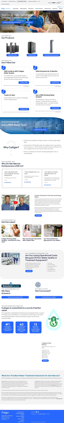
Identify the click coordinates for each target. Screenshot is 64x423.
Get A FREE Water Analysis (21, 1)
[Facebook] (54, 2)
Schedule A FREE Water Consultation (12, 22)
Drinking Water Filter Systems (20, 414)
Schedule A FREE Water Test (52, 11)
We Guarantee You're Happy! (49, 297)
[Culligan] (6, 8)
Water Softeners (23, 8)
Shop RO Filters (32, 55)
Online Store (54, 8)
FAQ (39, 1)
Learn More (38, 215)
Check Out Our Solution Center (15, 297)
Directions (45, 360)
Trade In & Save (9, 95)
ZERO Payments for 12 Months (46, 71)
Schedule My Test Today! (40, 129)
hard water (54, 385)
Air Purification (4, 1)
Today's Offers (15, 8)
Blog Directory (21, 421)
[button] (51, 2)
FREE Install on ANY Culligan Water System (14, 72)
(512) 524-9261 (4, 419)
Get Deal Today (23, 82)
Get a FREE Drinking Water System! (45, 96)
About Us (61, 8)
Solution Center (47, 8)
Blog (48, 414)
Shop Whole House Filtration (51, 55)
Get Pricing (29, 22)
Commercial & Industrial (32, 1)
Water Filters (31, 8)
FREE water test (59, 398)
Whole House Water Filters (20, 417)
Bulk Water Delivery (12, 1)
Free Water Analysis (42, 414)
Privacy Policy (33, 414)
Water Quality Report (5, 4)
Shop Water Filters (12, 55)
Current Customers (39, 8)
